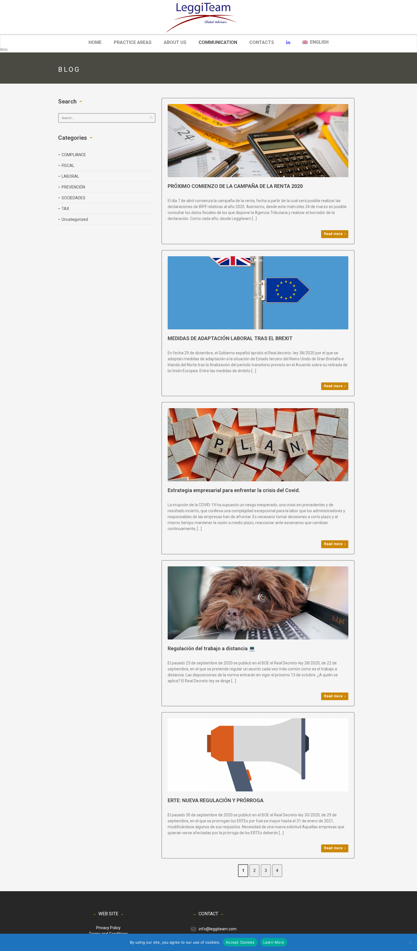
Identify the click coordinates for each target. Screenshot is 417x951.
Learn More (274, 942)
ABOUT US (175, 42)
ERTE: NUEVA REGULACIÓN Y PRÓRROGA (216, 800)
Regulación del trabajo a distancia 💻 (211, 648)
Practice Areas (132, 42)
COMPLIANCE (74, 155)
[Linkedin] (288, 42)
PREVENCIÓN (73, 187)
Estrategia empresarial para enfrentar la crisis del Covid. (234, 490)
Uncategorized (75, 219)
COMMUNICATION (218, 43)
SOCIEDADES (73, 198)
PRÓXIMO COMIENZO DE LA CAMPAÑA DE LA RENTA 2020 (235, 186)
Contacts (261, 42)
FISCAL (68, 165)
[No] (410, 942)
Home (95, 42)
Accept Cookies (240, 942)
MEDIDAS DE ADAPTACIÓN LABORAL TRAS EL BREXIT (230, 338)
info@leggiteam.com (218, 929)
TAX (65, 208)
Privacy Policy (108, 927)
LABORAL (70, 176)
